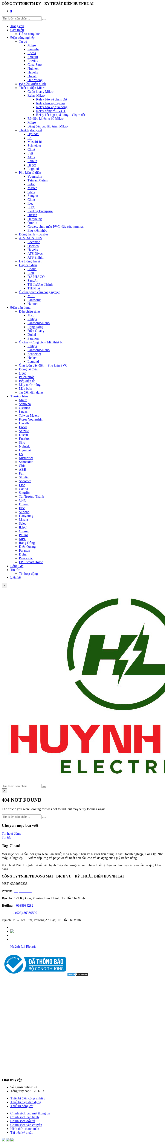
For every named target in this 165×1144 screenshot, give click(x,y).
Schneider (34, 145)
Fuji (30, 153)
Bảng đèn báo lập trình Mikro (48, 126)
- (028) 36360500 (25, 913)
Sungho (33, 196)
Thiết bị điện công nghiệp (27, 1098)
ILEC (31, 207)
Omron (32, 223)
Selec (31, 184)
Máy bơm (25, 388)
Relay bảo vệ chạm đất (51, 99)
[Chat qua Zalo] (4, 1140)
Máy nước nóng (30, 384)
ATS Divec (35, 253)
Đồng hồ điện (28, 369)
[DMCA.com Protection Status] (78, 975)
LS (30, 138)
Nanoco (33, 303)
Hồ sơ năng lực (29, 34)
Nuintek (33, 68)
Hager (32, 165)
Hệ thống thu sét (30, 261)
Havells (33, 72)
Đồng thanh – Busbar (33, 234)
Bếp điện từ (27, 381)
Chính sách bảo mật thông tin (30, 1113)
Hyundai (33, 134)
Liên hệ (15, 577)
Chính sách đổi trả (22, 1121)
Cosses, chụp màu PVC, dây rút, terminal (56, 226)
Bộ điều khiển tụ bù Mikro (46, 118)
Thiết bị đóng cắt (30, 130)
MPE (31, 296)
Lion (31, 273)
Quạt (22, 373)
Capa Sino (35, 64)
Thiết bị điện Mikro (32, 88)
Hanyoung (35, 219)
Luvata (23, 411)
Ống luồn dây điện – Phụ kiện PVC (43, 365)
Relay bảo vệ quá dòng (51, 107)
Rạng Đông (35, 327)
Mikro (32, 45)
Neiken (32, 357)
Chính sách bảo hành (24, 1117)
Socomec (34, 242)
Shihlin (32, 161)
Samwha (33, 49)
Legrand (33, 169)
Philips (32, 319)
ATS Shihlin (36, 257)
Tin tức (15, 570)
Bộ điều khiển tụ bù (32, 84)
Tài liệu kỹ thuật (21, 1132)
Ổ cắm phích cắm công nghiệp (39, 292)
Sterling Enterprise (40, 211)
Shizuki (33, 57)
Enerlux (33, 61)
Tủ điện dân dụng (31, 392)
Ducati (32, 76)
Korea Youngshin (31, 419)
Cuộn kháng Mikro (40, 91)
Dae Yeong (35, 80)
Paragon (33, 338)
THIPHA (34, 288)
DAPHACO (36, 277)
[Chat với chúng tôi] (8, 1140)
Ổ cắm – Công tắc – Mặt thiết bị (41, 342)
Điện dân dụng (20, 307)
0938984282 (24, 905)
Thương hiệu (19, 396)
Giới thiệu (17, 30)
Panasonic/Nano (39, 323)
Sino (22, 442)
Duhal (32, 334)
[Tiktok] (12, 931)
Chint (31, 149)
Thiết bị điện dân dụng (25, 1102)
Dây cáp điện (28, 265)
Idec (30, 203)
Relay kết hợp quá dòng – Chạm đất (60, 115)
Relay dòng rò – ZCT (51, 111)
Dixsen (32, 215)
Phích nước (26, 377)
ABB (31, 157)
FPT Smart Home (31, 562)
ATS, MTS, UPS (30, 238)
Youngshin (35, 176)
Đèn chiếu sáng (29, 311)
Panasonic (34, 300)
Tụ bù (23, 41)
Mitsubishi (35, 142)
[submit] (44, 19)
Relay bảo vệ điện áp (50, 103)
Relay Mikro (36, 95)
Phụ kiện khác (37, 230)
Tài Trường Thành (40, 284)
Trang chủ (17, 26)
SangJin (33, 280)
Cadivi (32, 269)
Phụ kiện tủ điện (30, 172)
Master (32, 188)
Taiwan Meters (38, 180)
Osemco (33, 246)
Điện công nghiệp (22, 37)
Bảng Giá (16, 566)
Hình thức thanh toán (24, 1129)
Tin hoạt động (28, 573)
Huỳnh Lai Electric (23, 946)
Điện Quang (36, 330)
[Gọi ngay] (12, 1140)
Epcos (32, 53)
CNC (31, 192)
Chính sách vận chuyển (26, 1125)
